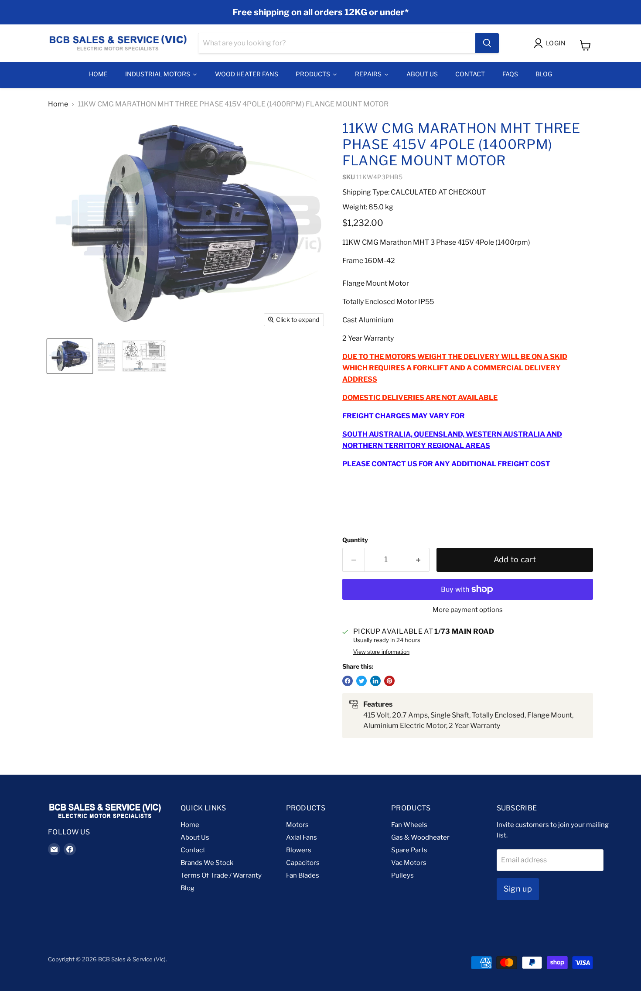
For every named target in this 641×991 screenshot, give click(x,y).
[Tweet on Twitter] (361, 681)
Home (58, 104)
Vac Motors (408, 863)
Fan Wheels (409, 825)
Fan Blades (302, 875)
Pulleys (402, 875)
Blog (187, 888)
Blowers (298, 850)
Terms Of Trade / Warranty (221, 875)
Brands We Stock (207, 863)
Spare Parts (409, 850)
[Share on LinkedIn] (375, 681)
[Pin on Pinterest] (389, 681)
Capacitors (303, 863)
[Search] (487, 43)
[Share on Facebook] (347, 681)
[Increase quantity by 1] (418, 560)
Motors (297, 825)
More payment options (468, 610)
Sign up (518, 888)
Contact (193, 850)
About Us (195, 837)
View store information (381, 652)
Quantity (355, 540)
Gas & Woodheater (420, 837)
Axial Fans (301, 837)
